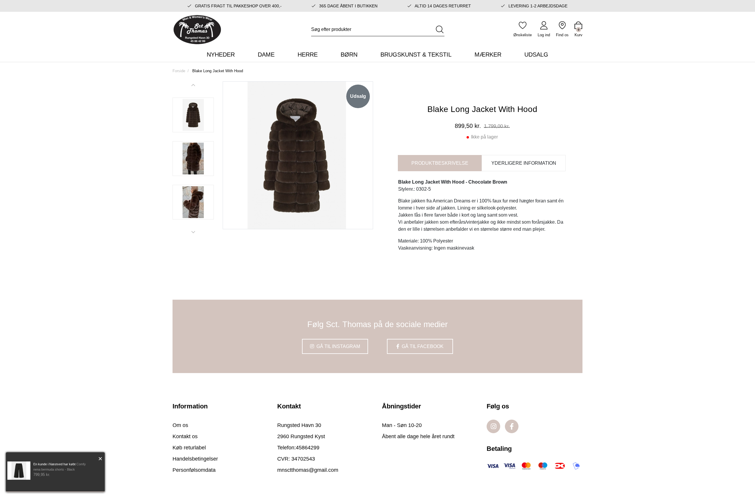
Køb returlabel (189, 448)
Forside (179, 71)
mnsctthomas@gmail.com (307, 470)
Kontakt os (185, 436)
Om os (180, 425)
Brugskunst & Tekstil (416, 54)
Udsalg (536, 54)
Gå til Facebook (422, 346)
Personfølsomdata (194, 470)
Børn (349, 54)
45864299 (307, 448)
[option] (193, 115)
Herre (308, 54)
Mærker (488, 54)
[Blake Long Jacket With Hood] (193, 115)
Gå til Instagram (337, 346)
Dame (266, 54)
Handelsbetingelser (195, 459)
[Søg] (439, 29)
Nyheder (221, 54)
